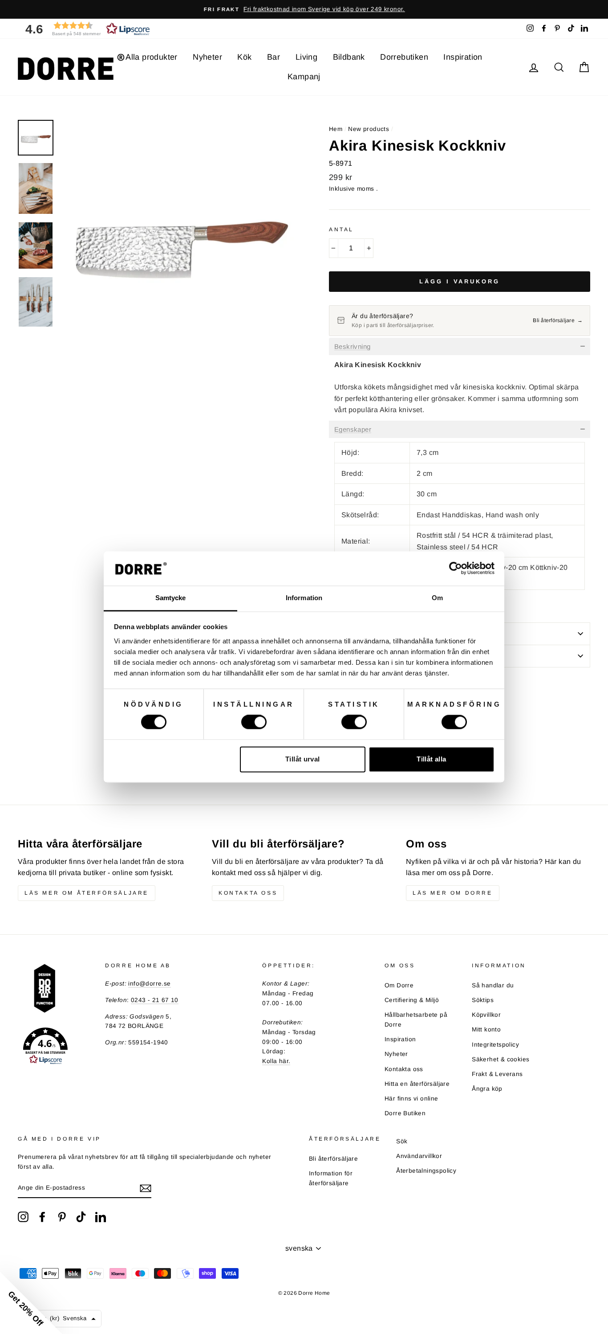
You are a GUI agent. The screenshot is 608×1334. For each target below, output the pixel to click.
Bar (273, 57)
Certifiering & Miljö (412, 1000)
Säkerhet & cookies (500, 1059)
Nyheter (207, 57)
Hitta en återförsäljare (417, 1083)
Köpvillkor (486, 1014)
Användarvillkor (419, 1156)
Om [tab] (437, 598)
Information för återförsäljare (331, 1178)
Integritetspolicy (495, 1044)
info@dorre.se (149, 983)
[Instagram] (23, 1216)
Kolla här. (276, 1061)
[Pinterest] (62, 1216)
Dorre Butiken (405, 1113)
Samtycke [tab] (170, 598)
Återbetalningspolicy (426, 1170)
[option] (304, 9)
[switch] (254, 722)
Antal (341, 229)
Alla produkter (152, 57)
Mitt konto (486, 1029)
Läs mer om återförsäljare (86, 893)
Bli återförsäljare (333, 1158)
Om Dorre (399, 985)
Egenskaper (352, 429)
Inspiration (462, 57)
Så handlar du (493, 985)
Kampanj (304, 76)
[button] (84, 29)
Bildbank (349, 57)
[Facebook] (42, 1216)
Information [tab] (304, 598)
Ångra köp (487, 1088)
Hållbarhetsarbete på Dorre (416, 1019)
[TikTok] (81, 1216)
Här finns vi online (411, 1098)
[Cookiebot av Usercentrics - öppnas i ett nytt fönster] (456, 568)
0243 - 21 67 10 (154, 1000)
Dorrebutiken (404, 57)
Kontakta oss (248, 893)
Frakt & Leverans (497, 1074)
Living (306, 57)
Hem (335, 129)
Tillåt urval (302, 759)
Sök (401, 1141)
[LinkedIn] (100, 1216)
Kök (244, 57)
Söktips (483, 1000)
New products (368, 129)
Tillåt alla (431, 759)
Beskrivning (352, 346)
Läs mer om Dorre (453, 893)
